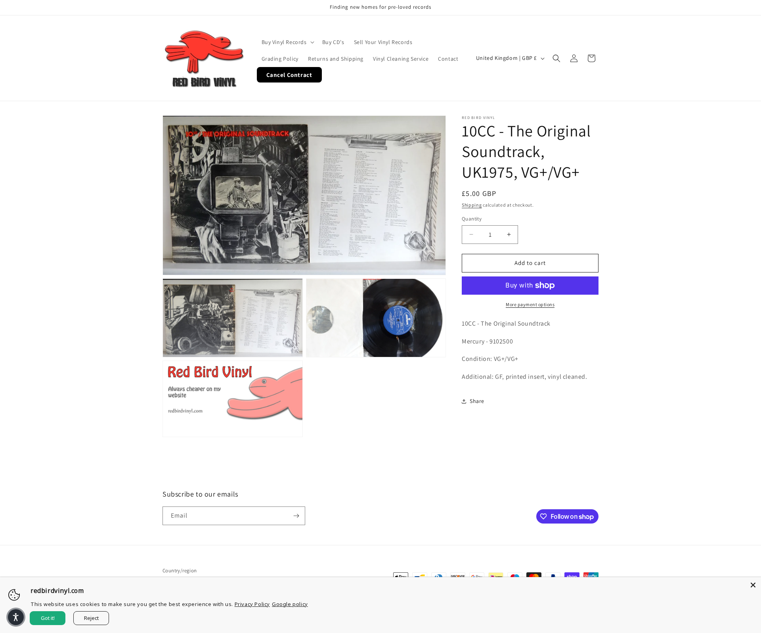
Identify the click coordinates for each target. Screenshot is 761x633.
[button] (287, 42)
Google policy (290, 604)
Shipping (472, 205)
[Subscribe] (296, 515)
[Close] (753, 585)
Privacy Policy (252, 604)
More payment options (530, 304)
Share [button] (477, 401)
